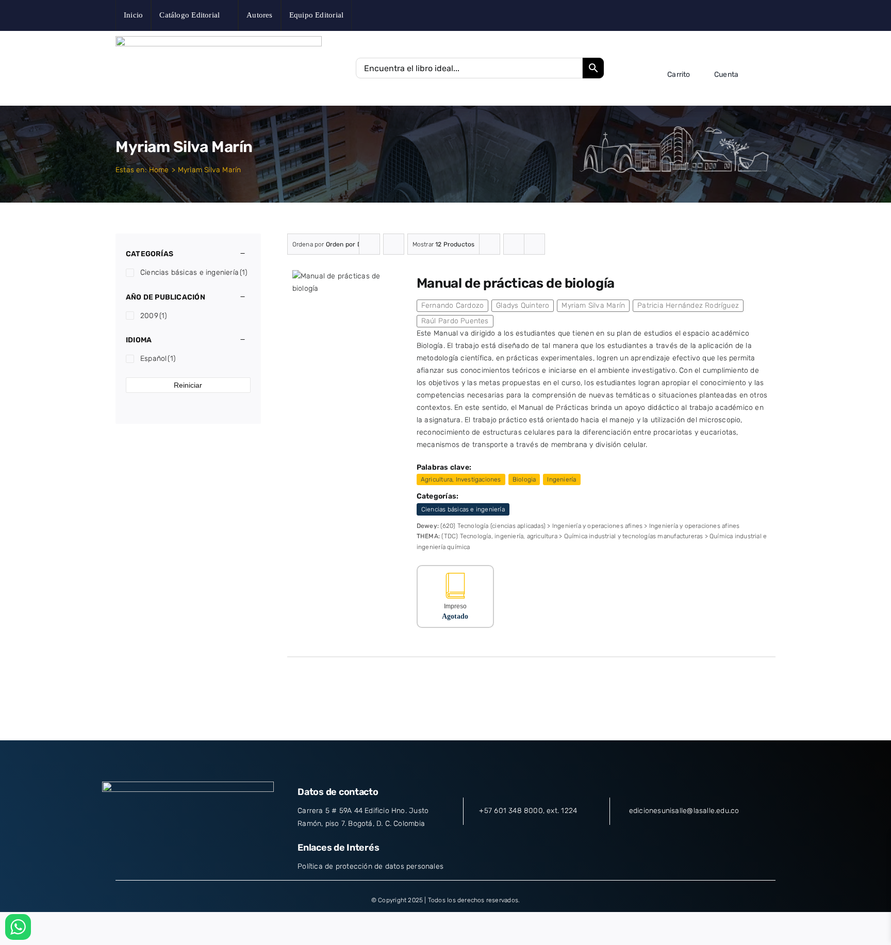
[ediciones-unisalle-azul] (219, 39)
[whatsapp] (773, 15)
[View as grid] (514, 244)
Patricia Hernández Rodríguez (688, 305)
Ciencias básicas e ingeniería (463, 509)
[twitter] (724, 15)
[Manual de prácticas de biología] (345, 276)
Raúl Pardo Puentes (455, 321)
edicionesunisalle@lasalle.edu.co (684, 810)
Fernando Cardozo (452, 305)
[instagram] (740, 15)
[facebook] (708, 15)
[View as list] (534, 244)
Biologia (524, 479)
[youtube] (757, 15)
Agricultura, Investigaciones (461, 479)
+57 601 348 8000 (510, 810)
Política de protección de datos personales (370, 866)
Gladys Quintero (522, 305)
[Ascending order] (394, 244)
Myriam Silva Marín (593, 305)
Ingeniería (561, 479)
